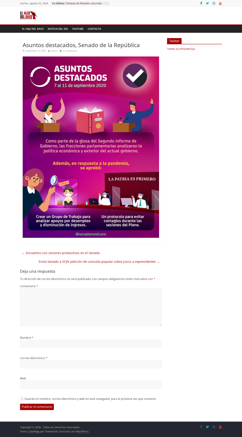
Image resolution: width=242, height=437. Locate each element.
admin (54, 50)
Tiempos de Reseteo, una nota (84, 3)
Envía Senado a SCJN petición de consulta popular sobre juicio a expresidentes (99, 261)
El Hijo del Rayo (33, 28)
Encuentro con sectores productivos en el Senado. (61, 253)
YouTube (77, 28)
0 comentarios (70, 50)
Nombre (26, 338)
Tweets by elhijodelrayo (181, 48)
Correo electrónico (33, 358)
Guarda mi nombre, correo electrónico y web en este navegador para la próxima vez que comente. (90, 399)
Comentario (29, 286)
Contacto (94, 28)
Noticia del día (58, 28)
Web (23, 378)
